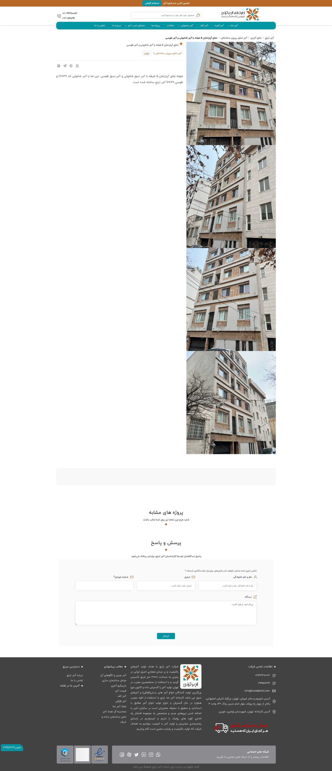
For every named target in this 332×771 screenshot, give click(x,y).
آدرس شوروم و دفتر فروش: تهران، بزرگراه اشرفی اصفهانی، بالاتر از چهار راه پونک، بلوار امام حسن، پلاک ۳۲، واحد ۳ (238, 701)
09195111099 (264, 683)
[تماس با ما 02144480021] (58, 16)
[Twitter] (136, 755)
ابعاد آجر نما (119, 706)
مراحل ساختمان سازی (114, 680)
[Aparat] (129, 755)
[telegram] (64, 65)
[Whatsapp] (158, 755)
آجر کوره (219, 25)
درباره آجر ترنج (75, 675)
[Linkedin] (144, 755)
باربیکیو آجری (118, 686)
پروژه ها (156, 25)
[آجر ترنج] (240, 16)
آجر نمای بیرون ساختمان (168, 53)
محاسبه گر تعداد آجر (114, 712)
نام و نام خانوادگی (242, 577)
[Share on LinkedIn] (77, 65)
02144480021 (262, 675)
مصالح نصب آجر (136, 25)
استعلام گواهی (152, 3)
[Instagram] (151, 755)
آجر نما (234, 25)
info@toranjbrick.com (257, 691)
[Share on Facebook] (58, 65)
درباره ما (116, 25)
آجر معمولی (187, 25)
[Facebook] (122, 755)
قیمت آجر (120, 691)
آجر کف (204, 25)
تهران (146, 53)
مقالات (170, 25)
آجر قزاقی (121, 701)
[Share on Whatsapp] (71, 65)
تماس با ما (99, 25)
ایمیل (187, 577)
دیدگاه (248, 597)
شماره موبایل (121, 577)
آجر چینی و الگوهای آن (113, 675)
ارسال (166, 636)
